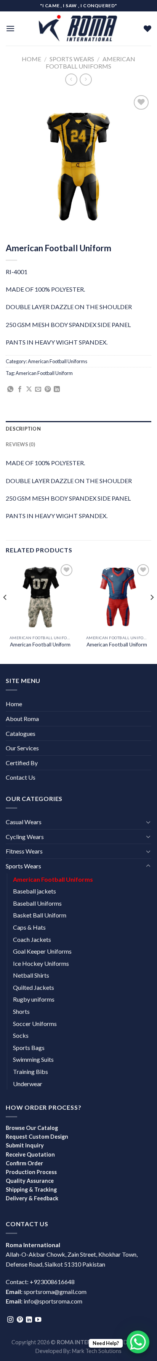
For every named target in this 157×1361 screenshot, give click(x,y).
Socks (21, 1035)
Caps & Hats (29, 927)
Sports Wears (72, 58)
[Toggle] (148, 821)
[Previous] (5, 612)
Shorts (21, 1011)
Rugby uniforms (33, 999)
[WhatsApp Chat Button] (138, 1342)
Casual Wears (24, 821)
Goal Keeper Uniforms (42, 951)
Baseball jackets (34, 891)
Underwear (27, 1083)
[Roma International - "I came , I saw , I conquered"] (78, 28)
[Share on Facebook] (20, 389)
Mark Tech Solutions (97, 1351)
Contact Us (20, 777)
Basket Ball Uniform (39, 915)
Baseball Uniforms (37, 903)
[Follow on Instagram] (10, 1319)
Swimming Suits (33, 1059)
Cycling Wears (25, 836)
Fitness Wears (24, 851)
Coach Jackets (32, 939)
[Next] (151, 612)
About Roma (22, 718)
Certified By (22, 762)
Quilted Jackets (33, 987)
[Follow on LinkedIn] (29, 1319)
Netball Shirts (31, 975)
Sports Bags (29, 1047)
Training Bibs (30, 1071)
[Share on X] (29, 389)
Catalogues (20, 733)
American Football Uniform (44, 373)
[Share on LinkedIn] (57, 389)
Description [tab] (23, 429)
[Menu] (10, 28)
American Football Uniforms (90, 62)
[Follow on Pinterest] (20, 1319)
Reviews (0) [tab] (20, 444)
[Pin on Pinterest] (48, 389)
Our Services (22, 748)
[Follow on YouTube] (38, 1319)
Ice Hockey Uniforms (41, 963)
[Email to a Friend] (38, 389)
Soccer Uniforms (35, 1023)
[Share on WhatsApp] (10, 389)
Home (31, 58)
